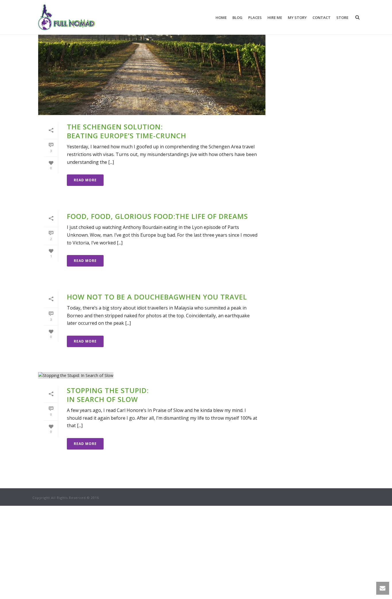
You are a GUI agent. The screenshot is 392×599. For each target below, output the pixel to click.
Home (221, 17)
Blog (237, 17)
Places (255, 17)
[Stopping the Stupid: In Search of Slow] (151, 375)
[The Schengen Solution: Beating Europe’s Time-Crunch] (151, 65)
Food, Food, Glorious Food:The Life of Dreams (157, 216)
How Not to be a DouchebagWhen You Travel (157, 297)
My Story (297, 17)
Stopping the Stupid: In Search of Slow (108, 395)
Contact (322, 17)
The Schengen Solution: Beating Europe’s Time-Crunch (126, 131)
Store (342, 17)
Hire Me (274, 17)
